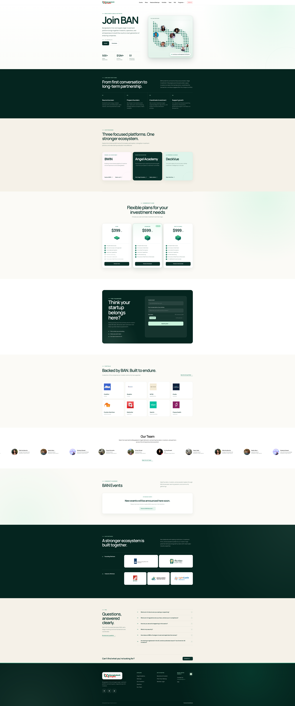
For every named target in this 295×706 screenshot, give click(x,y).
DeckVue (139, 684)
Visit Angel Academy (141, 177)
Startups (139, 679)
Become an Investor (162, 676)
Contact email (151, 300)
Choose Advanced (147, 263)
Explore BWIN (109, 177)
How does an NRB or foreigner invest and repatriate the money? (157, 635)
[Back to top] (191, 674)
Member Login (161, 681)
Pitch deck (165, 314)
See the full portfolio (187, 375)
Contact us (187, 658)
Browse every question (109, 635)
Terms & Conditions (188, 703)
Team (170, 2)
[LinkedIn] (104, 691)
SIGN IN (190, 2)
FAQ (175, 2)
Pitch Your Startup (162, 679)
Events (141, 2)
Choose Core (117, 263)
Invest (105, 43)
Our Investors (140, 681)
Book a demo (153, 177)
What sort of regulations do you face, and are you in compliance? (157, 618)
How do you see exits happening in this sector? (152, 623)
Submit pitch (165, 323)
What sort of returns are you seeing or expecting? (153, 612)
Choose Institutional (178, 263)
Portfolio (164, 2)
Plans (146, 2)
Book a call (118, 177)
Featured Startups (154, 2)
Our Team (139, 687)
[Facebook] (109, 691)
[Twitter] (114, 691)
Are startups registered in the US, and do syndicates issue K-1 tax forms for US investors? (161, 641)
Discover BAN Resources (147, 508)
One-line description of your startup (156, 307)
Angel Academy (141, 676)
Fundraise (114, 43)
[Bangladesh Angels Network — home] (108, 2)
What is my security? (145, 629)
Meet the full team (147, 460)
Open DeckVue (170, 177)
